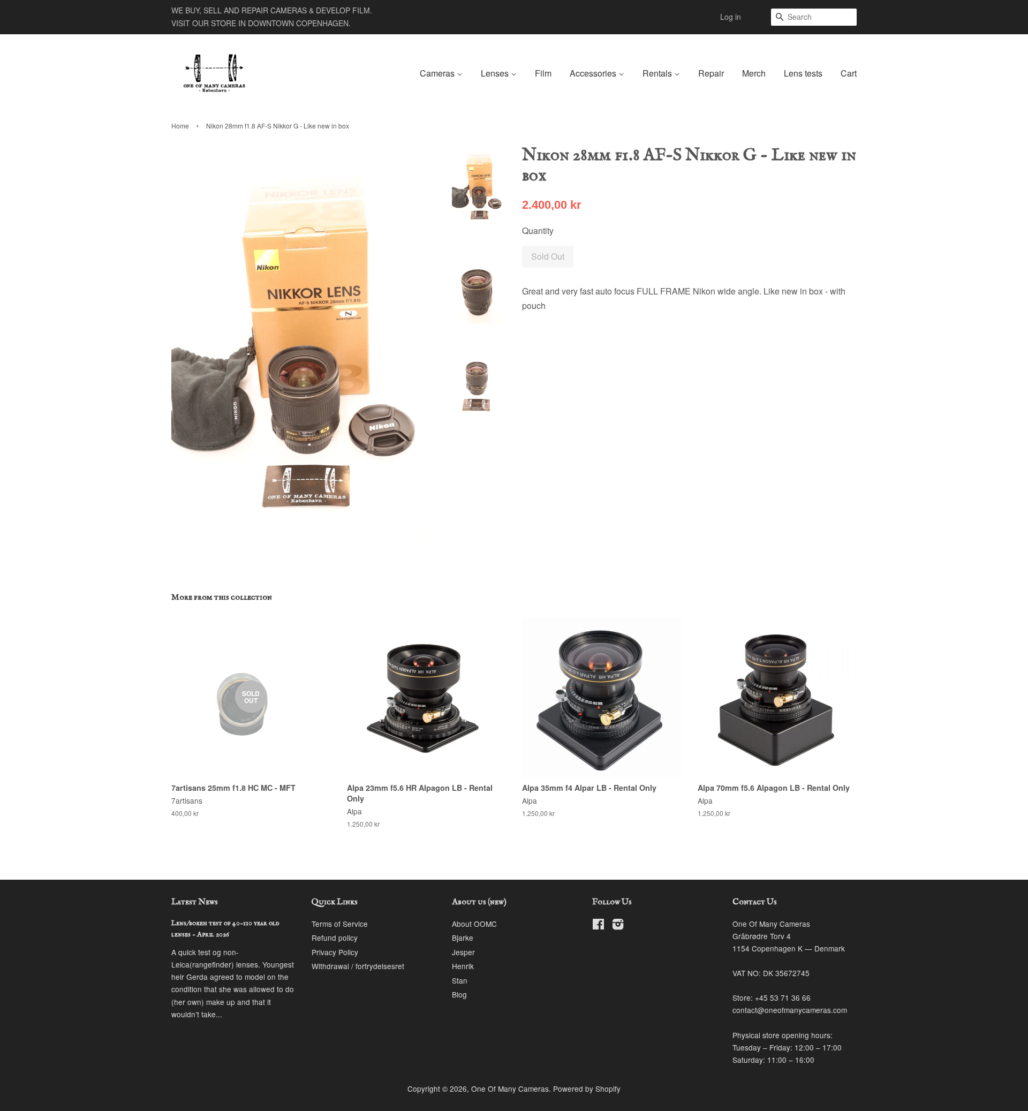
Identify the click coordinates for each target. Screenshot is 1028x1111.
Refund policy (335, 937)
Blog (459, 994)
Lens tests (803, 73)
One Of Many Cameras (510, 1088)
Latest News (194, 902)
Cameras (438, 73)
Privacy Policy (335, 952)
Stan (459, 980)
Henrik (463, 966)
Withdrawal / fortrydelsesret (358, 966)
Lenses (496, 73)
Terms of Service (340, 923)
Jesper (463, 952)
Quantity (538, 230)
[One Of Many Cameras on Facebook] (598, 925)
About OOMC (474, 923)
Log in (730, 16)
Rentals (658, 73)
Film (543, 73)
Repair (711, 73)
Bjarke (462, 937)
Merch (754, 73)
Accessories (594, 73)
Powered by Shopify (587, 1088)
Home (180, 125)
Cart (849, 73)
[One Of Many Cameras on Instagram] (618, 925)
